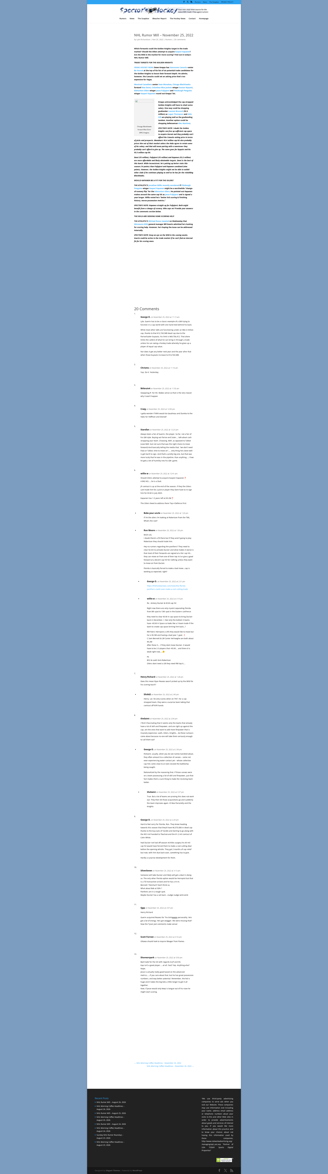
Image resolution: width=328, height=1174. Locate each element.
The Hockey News (177, 19)
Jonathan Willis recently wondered (164, 185)
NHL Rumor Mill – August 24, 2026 (111, 1124)
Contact (192, 19)
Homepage (203, 19)
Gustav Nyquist (186, 87)
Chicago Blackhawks (182, 84)
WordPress (137, 1170)
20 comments (180, 39)
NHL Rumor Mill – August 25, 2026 (111, 1113)
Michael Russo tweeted (159, 221)
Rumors (198, 2)
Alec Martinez (184, 123)
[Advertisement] (211, 77)
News (205, 2)
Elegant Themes (113, 1170)
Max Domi (146, 87)
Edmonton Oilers (141, 90)
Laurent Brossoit (175, 111)
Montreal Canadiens (143, 84)
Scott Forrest (147, 936)
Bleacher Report (159, 19)
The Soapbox (214, 2)
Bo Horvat (138, 70)
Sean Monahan (165, 84)
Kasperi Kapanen (182, 51)
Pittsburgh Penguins (183, 90)
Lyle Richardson (143, 39)
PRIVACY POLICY (227, 2)
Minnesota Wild (141, 224)
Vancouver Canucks (178, 67)
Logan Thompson (175, 114)
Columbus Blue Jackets (162, 87)
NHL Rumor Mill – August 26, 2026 (111, 1102)
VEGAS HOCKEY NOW (143, 67)
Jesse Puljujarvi (163, 90)
